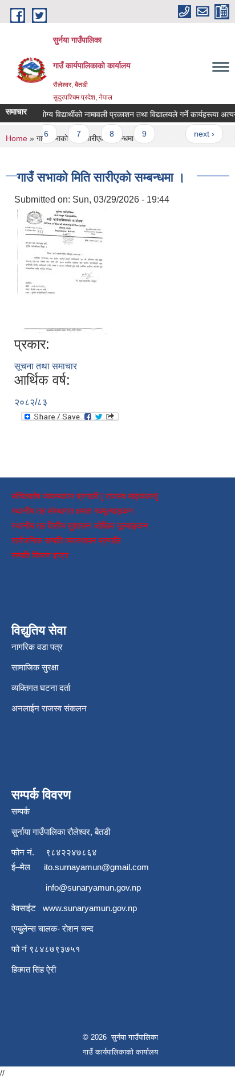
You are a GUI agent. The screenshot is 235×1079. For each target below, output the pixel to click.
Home (16, 138)
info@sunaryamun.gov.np (93, 887)
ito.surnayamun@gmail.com (96, 867)
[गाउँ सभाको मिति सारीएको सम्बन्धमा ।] (62, 270)
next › (200, 133)
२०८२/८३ (30, 402)
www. (53, 908)
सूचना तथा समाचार (45, 366)
